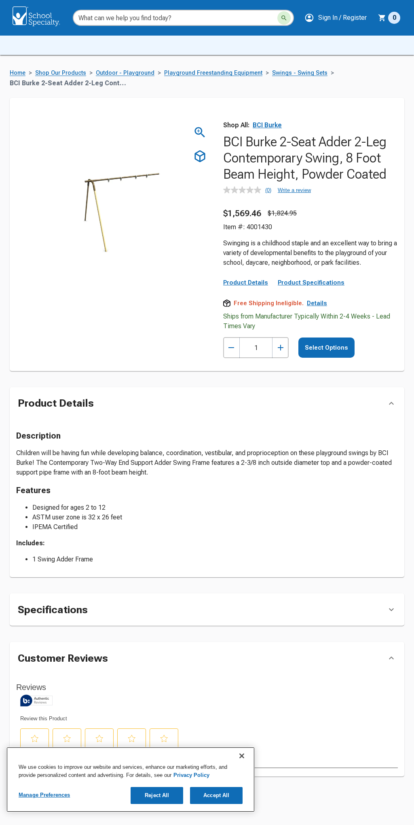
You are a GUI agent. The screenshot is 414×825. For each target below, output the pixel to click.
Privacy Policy (191, 775)
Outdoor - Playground (125, 73)
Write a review (294, 190)
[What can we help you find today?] (284, 18)
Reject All (157, 795)
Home (17, 73)
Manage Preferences (44, 795)
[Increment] (280, 348)
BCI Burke (267, 125)
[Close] (242, 756)
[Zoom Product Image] (199, 132)
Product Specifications (311, 282)
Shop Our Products (60, 73)
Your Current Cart (389, 17)
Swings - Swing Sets (299, 73)
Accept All (216, 795)
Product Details (245, 282)
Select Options (326, 347)
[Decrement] (231, 348)
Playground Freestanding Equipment (213, 73)
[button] (335, 18)
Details (317, 303)
